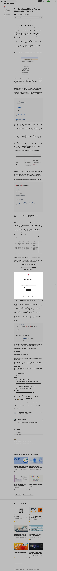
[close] (41, 272)
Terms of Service (34, 296)
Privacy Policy (29, 296)
